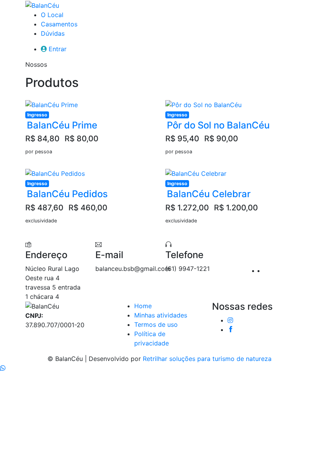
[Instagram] (261, 270)
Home (143, 306)
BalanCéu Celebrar (209, 194)
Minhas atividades (160, 315)
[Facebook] (267, 270)
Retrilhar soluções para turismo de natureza (207, 359)
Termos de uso (156, 324)
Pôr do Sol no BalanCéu (218, 125)
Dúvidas (53, 33)
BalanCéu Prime (62, 125)
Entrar (58, 49)
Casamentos (59, 24)
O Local (52, 15)
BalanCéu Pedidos (67, 194)
